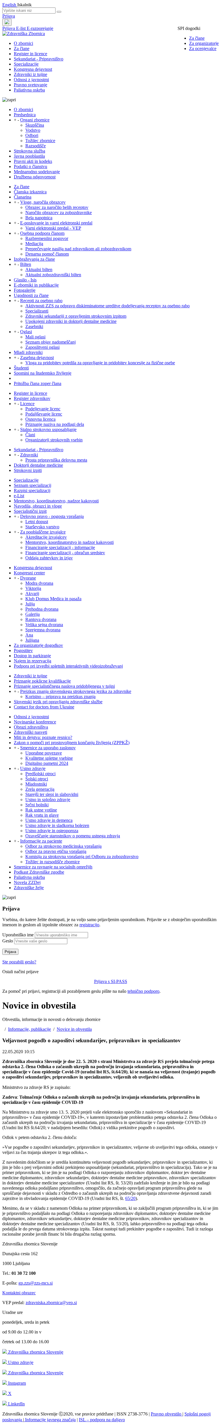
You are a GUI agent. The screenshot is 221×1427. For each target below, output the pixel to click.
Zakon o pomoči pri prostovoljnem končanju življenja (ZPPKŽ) (71, 742)
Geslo (7, 940)
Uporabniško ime (18, 934)
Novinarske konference (35, 721)
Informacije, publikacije (29, 1029)
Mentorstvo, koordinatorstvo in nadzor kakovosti (69, 542)
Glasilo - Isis (25, 279)
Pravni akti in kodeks (33, 161)
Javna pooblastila (29, 156)
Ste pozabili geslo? (19, 961)
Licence (27, 403)
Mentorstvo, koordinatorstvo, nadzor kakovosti (56, 500)
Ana (29, 634)
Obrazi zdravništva (31, 727)
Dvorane (28, 578)
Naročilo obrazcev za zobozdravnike (58, 212)
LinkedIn (16, 1403)
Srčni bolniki (37, 804)
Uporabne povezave (43, 752)
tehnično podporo (143, 991)
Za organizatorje (204, 43)
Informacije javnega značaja (50, 1419)
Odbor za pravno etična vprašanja (55, 851)
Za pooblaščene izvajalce (43, 531)
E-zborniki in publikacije (36, 285)
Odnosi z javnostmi (31, 79)
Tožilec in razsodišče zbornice (52, 861)
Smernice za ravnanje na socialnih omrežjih (53, 866)
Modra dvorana (39, 583)
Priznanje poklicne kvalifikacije (42, 681)
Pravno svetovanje (30, 84)
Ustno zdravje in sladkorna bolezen (57, 825)
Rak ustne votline (41, 809)
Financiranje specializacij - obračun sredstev (65, 552)
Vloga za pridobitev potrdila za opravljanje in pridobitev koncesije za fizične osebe (100, 362)
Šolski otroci (36, 778)
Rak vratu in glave (42, 815)
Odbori (31, 135)
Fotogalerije (24, 290)
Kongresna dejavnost (33, 69)
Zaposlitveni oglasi (42, 347)
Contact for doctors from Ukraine (44, 706)
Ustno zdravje (32, 768)
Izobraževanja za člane (34, 259)
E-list (21, 28)
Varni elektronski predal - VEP (53, 228)
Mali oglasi (35, 336)
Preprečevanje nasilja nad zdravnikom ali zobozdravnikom (78, 248)
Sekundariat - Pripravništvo (38, 58)
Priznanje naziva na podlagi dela (54, 424)
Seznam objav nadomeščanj (50, 342)
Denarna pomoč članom (47, 254)
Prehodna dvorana (41, 609)
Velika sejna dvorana (44, 624)
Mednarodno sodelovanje (37, 171)
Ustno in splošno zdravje (47, 799)
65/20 (130, 1198)
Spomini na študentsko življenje (42, 373)
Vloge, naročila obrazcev (43, 202)
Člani (30, 434)
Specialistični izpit (30, 511)
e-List (19, 495)
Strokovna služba (29, 150)
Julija (30, 603)
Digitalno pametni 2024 (46, 763)
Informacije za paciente (41, 841)
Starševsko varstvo (42, 526)
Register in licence (30, 53)
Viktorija (33, 588)
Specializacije (26, 64)
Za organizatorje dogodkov (38, 645)
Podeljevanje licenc (42, 408)
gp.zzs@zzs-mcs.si (35, 1283)
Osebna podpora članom (42, 233)
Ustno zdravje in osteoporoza (51, 830)
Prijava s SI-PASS (110, 981)
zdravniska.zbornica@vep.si (51, 1302)
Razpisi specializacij (32, 490)
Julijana (32, 640)
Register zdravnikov (32, 398)
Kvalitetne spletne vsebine (49, 758)
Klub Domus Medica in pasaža (53, 598)
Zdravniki (29, 454)
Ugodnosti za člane (31, 295)
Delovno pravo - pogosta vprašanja (52, 516)
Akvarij (32, 593)
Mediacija (34, 243)
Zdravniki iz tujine (30, 74)
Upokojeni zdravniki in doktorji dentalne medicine (71, 321)
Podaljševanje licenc (43, 413)
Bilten (25, 264)
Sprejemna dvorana (42, 629)
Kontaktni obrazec (19, 1292)
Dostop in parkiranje (32, 655)
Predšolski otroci (40, 773)
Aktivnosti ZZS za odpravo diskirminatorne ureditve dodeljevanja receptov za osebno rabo (107, 305)
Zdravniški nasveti (30, 732)
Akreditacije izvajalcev (46, 537)
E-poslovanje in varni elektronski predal (56, 222)
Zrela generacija (39, 789)
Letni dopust (36, 521)
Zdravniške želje (29, 887)
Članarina (22, 197)
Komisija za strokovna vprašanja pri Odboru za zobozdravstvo (81, 856)
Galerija (32, 614)
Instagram (16, 1383)
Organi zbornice (34, 119)
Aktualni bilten (38, 269)
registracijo (89, 924)
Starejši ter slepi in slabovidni (51, 794)
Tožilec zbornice (40, 140)
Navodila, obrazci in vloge (38, 506)
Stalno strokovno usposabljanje (48, 429)
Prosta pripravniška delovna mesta (56, 460)
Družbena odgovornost (35, 176)
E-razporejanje (40, 28)
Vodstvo (32, 130)
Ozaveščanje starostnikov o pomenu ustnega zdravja (72, 835)
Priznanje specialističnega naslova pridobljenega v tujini (64, 686)
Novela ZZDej (27, 882)
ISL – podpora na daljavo (102, 1419)
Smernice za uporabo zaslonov (48, 747)
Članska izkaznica (30, 191)
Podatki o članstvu (30, 166)
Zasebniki (34, 326)
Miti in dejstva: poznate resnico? (43, 737)
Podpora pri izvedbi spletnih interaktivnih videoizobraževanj (68, 666)
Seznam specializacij (32, 485)
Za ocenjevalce (202, 48)
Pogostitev (23, 650)
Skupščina (34, 125)
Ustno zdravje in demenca (49, 820)
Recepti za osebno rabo (41, 300)
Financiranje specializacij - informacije (60, 547)
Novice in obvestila (74, 1029)
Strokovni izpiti (28, 470)
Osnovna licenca (40, 419)
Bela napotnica (38, 217)
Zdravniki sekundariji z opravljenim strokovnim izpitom (75, 316)
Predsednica (25, 114)
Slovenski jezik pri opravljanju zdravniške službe (58, 701)
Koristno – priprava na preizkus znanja (60, 696)
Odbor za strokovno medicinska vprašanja (63, 846)
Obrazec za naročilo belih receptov (56, 207)
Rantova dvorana (40, 619)
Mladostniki (36, 784)
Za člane (197, 38)
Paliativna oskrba (29, 89)
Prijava (8, 16)
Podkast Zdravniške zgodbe (39, 872)
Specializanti (36, 310)
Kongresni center (29, 572)
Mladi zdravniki (28, 352)
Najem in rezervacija (32, 660)
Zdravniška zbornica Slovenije (35, 1352)
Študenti (21, 367)
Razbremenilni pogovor (46, 238)
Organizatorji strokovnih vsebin (54, 439)
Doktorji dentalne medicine (38, 465)
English (9, 4)
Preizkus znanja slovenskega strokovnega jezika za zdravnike (75, 691)
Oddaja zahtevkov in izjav (49, 557)
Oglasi (26, 331)
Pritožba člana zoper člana (37, 383)
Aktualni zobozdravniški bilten (53, 274)
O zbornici (23, 43)
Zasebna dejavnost (37, 357)
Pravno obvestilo (166, 1413)
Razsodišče (35, 145)
